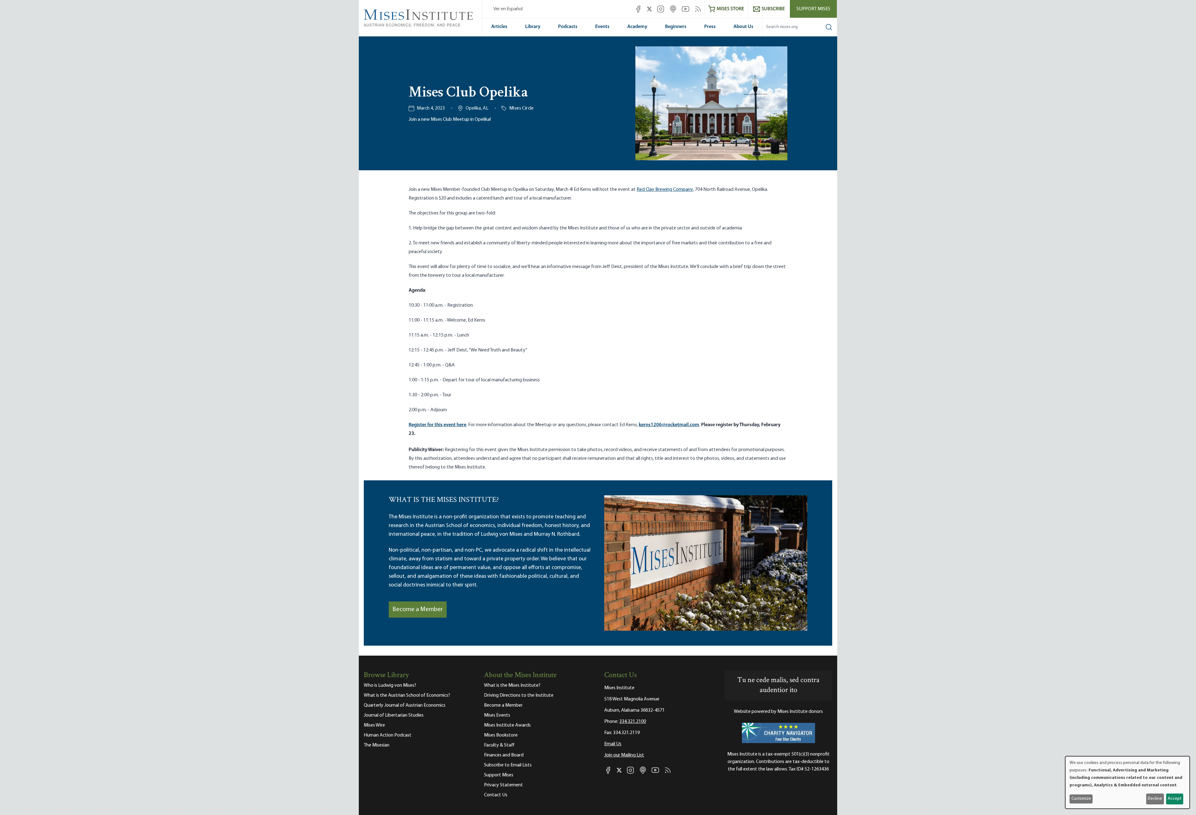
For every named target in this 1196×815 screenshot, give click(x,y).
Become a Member (417, 609)
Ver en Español (508, 9)
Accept (1174, 798)
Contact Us (495, 795)
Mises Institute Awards (507, 725)
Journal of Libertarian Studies (394, 715)
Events (602, 26)
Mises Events (497, 715)
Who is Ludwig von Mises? (390, 685)
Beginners (675, 26)
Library (532, 26)
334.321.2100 (632, 721)
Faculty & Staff (499, 745)
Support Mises (813, 9)
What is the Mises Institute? (512, 685)
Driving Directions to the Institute (518, 695)
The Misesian (376, 745)
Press (710, 26)
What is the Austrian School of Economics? (407, 695)
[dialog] (1127, 782)
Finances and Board (504, 755)
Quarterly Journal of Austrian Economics (404, 705)
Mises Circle (521, 108)
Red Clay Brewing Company (665, 189)
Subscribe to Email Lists (508, 765)
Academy (637, 26)
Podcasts (567, 26)
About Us (743, 26)
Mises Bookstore (501, 735)
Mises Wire (374, 725)
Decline (1155, 798)
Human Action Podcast (387, 735)
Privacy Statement (503, 785)
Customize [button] (1081, 798)
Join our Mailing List (624, 755)
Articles (499, 26)
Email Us (612, 744)
